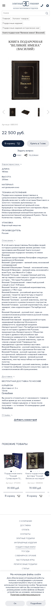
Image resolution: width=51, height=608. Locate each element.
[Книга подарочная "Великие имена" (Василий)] (25, 80)
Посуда (25, 551)
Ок (15, 604)
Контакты (25, 534)
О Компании (25, 521)
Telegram (33, 155)
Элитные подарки (25, 538)
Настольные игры (25, 560)
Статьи (25, 569)
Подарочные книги (25, 547)
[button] (47, 473)
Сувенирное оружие (25, 556)
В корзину (10, 143)
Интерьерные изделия (25, 543)
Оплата (25, 530)
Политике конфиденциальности (25, 595)
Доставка (25, 525)
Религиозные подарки (25, 564)
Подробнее (7, 393)
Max (19, 155)
